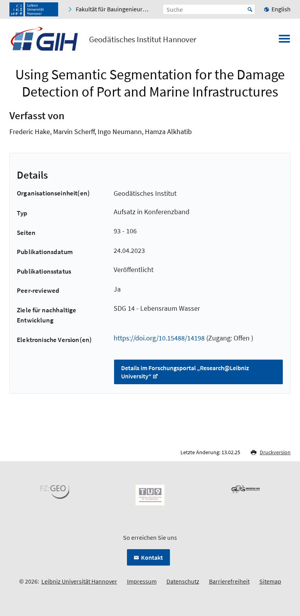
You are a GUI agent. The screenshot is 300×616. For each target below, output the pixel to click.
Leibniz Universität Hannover (79, 581)
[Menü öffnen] (284, 41)
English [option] (281, 9)
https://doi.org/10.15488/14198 (159, 337)
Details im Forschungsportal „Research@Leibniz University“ (185, 372)
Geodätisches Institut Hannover (142, 39)
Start (250, 9)
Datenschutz (182, 581)
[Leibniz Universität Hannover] (33, 9)
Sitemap (270, 581)
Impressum (142, 581)
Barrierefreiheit (229, 581)
